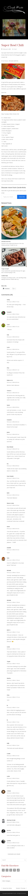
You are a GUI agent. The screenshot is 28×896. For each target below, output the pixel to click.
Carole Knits (10, 893)
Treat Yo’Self (5, 269)
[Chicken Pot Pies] (14, 222)
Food (15, 49)
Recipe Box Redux (6, 888)
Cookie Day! (4, 275)
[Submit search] (25, 860)
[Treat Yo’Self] (14, 257)
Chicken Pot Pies (6, 241)
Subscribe (22, 197)
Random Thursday (20, 888)
